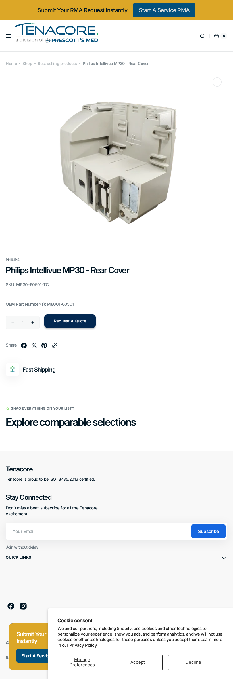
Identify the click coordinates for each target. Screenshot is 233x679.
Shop (27, 63)
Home (11, 63)
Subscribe (208, 531)
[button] (8, 36)
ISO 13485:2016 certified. (72, 479)
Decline (193, 662)
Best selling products (57, 63)
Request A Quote (70, 321)
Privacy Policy (83, 645)
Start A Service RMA (164, 10)
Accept (137, 662)
